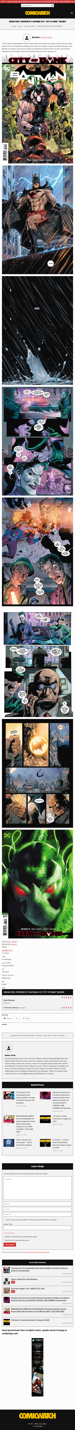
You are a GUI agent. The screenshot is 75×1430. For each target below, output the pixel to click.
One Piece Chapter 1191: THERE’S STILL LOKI (27, 1288)
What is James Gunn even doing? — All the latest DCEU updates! (24, 1142)
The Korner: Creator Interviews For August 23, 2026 (62, 1118)
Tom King (13, 944)
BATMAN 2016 (7, 950)
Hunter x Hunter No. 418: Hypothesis (24, 1279)
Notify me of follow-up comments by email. (21, 1237)
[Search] (52, 5)
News (32, 1035)
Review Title (8, 1224)
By (39, 1035)
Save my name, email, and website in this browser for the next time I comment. (31, 1220)
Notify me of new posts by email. (17, 1240)
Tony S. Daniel (12, 942)
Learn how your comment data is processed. (37, 1252)
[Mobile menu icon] (72, 13)
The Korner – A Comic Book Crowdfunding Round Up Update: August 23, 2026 (62, 1144)
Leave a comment (58, 1035)
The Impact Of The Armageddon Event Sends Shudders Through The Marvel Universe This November (25, 1097)
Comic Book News (24, 1035)
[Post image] (9, 1095)
